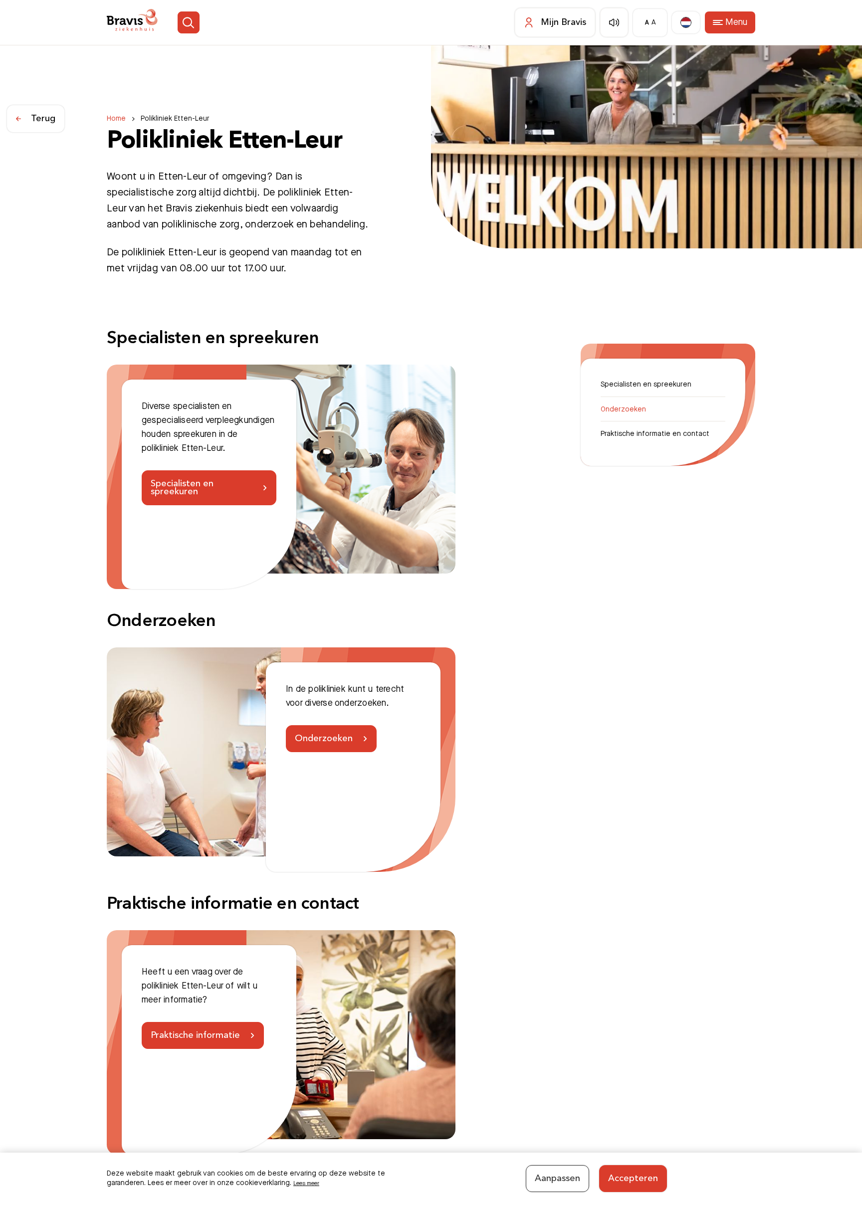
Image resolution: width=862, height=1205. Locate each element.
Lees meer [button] (310, 1182)
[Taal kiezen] (682, 22)
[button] (203, 22)
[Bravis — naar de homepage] (138, 22)
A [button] (643, 22)
